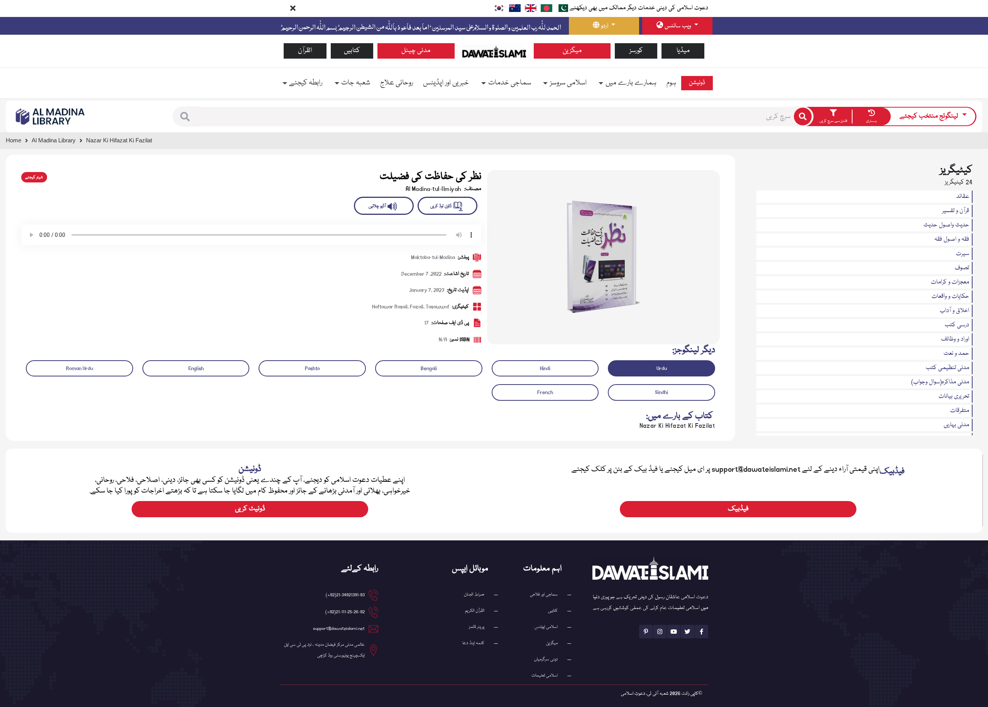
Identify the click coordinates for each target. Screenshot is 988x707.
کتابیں (352, 51)
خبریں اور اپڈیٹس (446, 83)
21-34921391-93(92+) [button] (345, 595)
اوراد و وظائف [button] (955, 339)
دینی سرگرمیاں (546, 659)
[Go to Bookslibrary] (51, 117)
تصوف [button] (962, 268)
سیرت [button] (962, 253)
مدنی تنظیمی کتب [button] (947, 368)
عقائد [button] (962, 196)
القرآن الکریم (474, 610)
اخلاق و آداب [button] (954, 311)
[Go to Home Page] (494, 51)
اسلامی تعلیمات (544, 675)
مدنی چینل (415, 51)
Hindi (545, 368)
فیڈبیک (738, 509)
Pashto (312, 368)
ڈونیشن (697, 83)
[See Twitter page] (687, 631)
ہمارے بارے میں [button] (631, 83)
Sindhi (661, 392)
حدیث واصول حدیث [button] (946, 225)
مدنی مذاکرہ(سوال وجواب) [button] (940, 382)
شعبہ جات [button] (355, 83)
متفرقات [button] (959, 410)
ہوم (671, 83)
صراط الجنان (474, 594)
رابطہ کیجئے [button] (305, 83)
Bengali (429, 368)
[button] (185, 116)
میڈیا (683, 51)
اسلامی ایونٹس (546, 627)
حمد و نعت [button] (956, 353)
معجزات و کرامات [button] (950, 282)
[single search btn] (803, 116)
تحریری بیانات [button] (954, 396)
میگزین (572, 51)
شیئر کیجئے (34, 177)
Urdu (661, 368)
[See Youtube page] (673, 631)
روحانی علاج (396, 83)
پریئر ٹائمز (476, 627)
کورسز (636, 51)
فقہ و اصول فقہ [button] (951, 239)
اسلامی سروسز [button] (568, 83)
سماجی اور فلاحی (544, 594)
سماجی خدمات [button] (509, 83)
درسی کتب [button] (957, 325)
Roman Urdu (79, 368)
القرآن (305, 51)
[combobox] (495, 116)
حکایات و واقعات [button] (950, 296)
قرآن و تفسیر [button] (955, 211)
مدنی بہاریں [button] (956, 425)
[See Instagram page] (660, 631)
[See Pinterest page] (646, 631)
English (196, 368)
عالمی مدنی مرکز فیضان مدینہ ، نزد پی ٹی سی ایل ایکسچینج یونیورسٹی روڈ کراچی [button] (324, 650)
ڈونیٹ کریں (250, 509)
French (545, 392)
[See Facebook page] (701, 631)
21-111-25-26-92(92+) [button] (345, 612)
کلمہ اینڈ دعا (473, 643)
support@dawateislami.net (339, 628)
